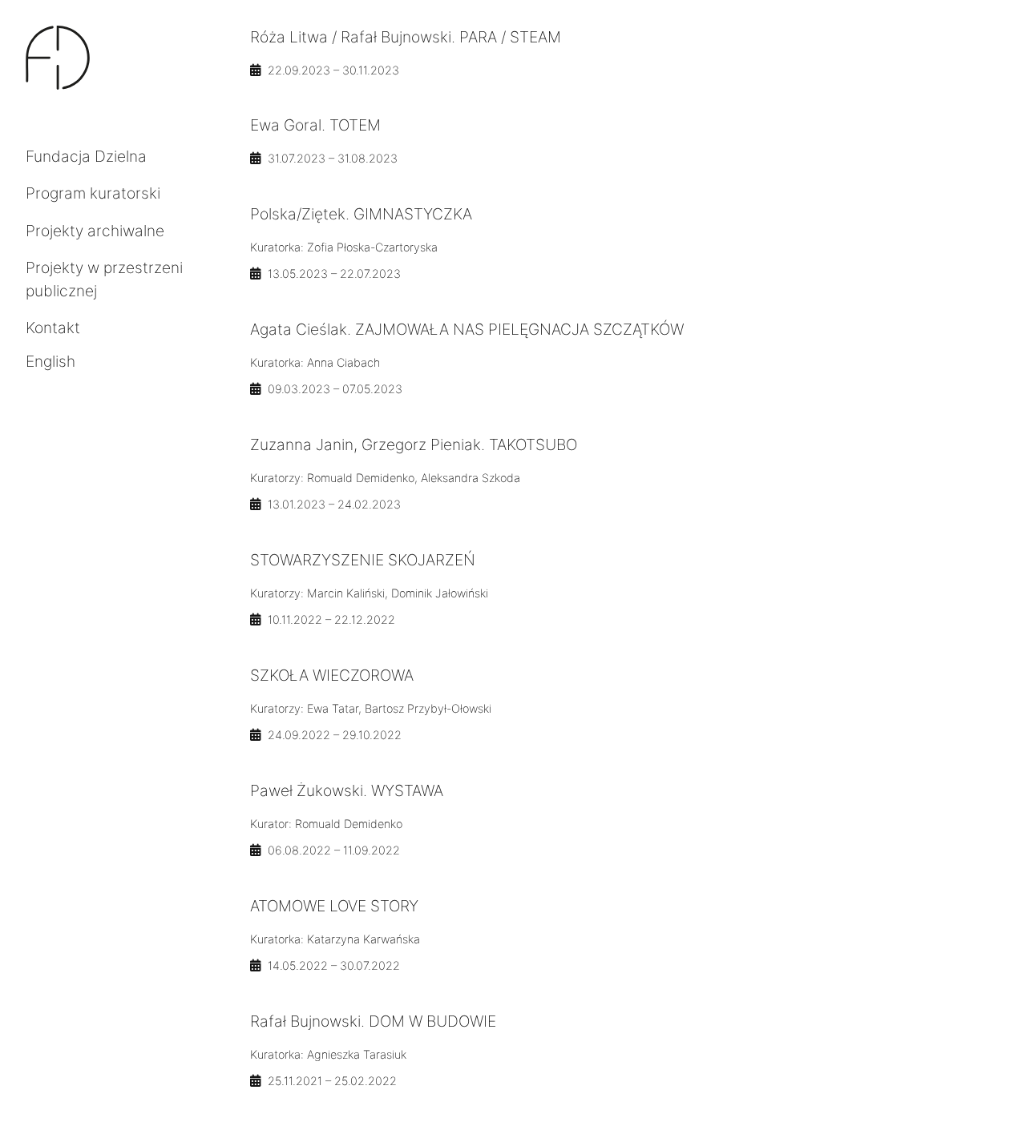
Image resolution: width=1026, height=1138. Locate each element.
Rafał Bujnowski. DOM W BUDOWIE (373, 1021)
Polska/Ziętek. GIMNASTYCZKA (361, 213)
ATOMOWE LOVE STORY (334, 905)
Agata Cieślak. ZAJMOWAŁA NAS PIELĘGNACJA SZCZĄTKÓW (467, 329)
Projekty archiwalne (95, 230)
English (50, 361)
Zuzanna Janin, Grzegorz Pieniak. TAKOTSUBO (413, 444)
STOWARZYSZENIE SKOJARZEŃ (362, 559)
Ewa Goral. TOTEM (315, 125)
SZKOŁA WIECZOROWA (332, 675)
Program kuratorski (93, 193)
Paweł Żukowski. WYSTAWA (346, 790)
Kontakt (53, 327)
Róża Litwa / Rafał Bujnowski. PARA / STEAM (405, 36)
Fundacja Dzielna (86, 156)
